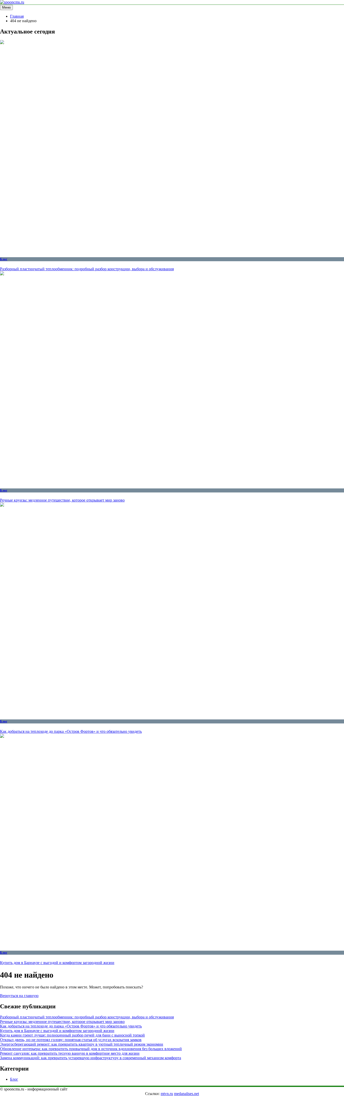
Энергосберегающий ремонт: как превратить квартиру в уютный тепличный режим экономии (81, 1044)
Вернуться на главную (19, 995)
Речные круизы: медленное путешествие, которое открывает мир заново (62, 500)
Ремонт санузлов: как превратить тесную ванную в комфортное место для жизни (70, 1053)
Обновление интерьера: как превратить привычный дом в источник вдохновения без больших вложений (91, 1049)
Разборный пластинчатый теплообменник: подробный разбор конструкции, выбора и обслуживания (87, 269)
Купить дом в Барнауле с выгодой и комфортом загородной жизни (57, 962)
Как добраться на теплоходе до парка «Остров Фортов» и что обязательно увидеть (71, 731)
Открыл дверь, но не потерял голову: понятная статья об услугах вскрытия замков (71, 1040)
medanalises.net (186, 1093)
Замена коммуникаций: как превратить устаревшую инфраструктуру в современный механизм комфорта (90, 1058)
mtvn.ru (167, 1093)
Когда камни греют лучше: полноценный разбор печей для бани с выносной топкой (72, 1035)
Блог (3, 259)
